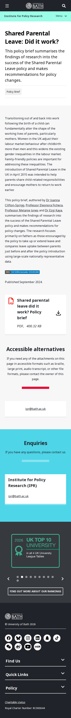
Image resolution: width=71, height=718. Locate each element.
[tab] (18, 577)
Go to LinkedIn (37, 638)
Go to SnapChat (47, 638)
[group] (35, 551)
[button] (8, 578)
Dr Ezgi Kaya (53, 210)
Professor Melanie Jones (21, 210)
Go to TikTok (56, 638)
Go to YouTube (27, 646)
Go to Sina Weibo (18, 646)
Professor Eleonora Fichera (44, 205)
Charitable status (15, 702)
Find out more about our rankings (35, 591)
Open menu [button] (7, 6)
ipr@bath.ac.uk (35, 409)
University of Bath (35, 6)
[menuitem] (36, 660)
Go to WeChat (8, 646)
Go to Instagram (27, 638)
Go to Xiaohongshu (37, 646)
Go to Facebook (8, 638)
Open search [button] (64, 6)
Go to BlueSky (18, 638)
